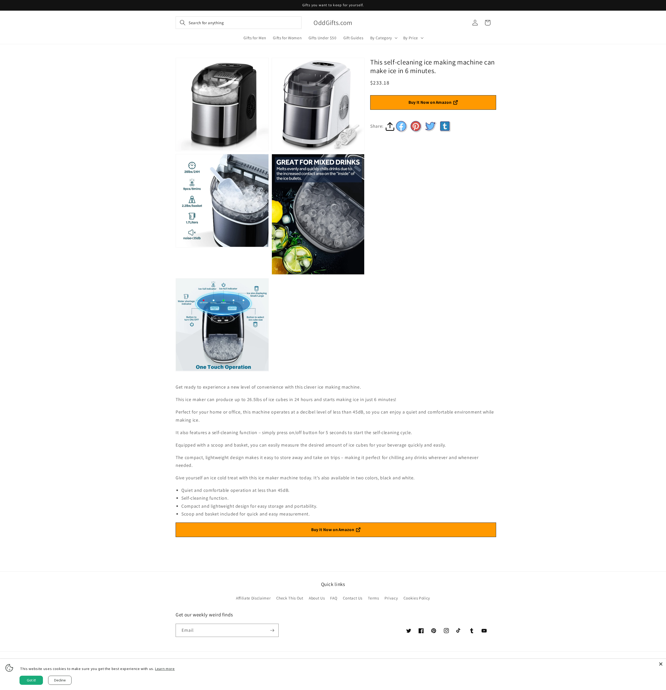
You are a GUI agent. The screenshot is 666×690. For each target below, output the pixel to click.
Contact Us (353, 598)
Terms (373, 598)
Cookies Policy (417, 598)
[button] (239, 22)
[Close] (660, 664)
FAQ (333, 598)
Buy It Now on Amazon (430, 102)
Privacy (391, 598)
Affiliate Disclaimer (253, 598)
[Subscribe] (272, 630)
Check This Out (289, 598)
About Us (317, 598)
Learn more (165, 668)
